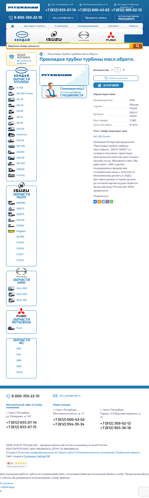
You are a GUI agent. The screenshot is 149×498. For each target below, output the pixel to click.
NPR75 (20, 220)
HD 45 (19, 105)
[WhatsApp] (111, 201)
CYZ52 (20, 260)
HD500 (20, 169)
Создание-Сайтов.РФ (37, 456)
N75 (18, 354)
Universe (21, 134)
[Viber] (107, 201)
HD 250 (20, 145)
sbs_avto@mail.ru (63, 17)
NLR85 (20, 236)
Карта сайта (66, 452)
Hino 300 (21, 288)
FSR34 (20, 248)
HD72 (19, 116)
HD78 (19, 122)
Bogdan (21, 231)
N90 (18, 366)
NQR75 (20, 214)
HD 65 (19, 111)
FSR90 (20, 225)
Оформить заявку (96, 17)
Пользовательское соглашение (95, 452)
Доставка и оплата (34, 25)
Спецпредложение (88, 25)
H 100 (19, 87)
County (20, 175)
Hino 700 (21, 299)
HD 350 (20, 163)
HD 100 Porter (24, 93)
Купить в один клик (118, 78)
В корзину (111, 85)
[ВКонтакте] (95, 201)
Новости (133, 25)
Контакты (113, 25)
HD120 (20, 128)
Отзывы (11, 452)
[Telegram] (103, 201)
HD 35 (19, 99)
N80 (19, 360)
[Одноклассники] (99, 201)
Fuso (19, 327)
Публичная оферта (128, 452)
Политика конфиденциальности (37, 452)
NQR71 (20, 208)
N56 (18, 348)
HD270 (20, 157)
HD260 (20, 151)
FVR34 (20, 242)
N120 (19, 372)
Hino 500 (21, 294)
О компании (61, 25)
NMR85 (20, 202)
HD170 (20, 140)
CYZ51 (19, 254)
